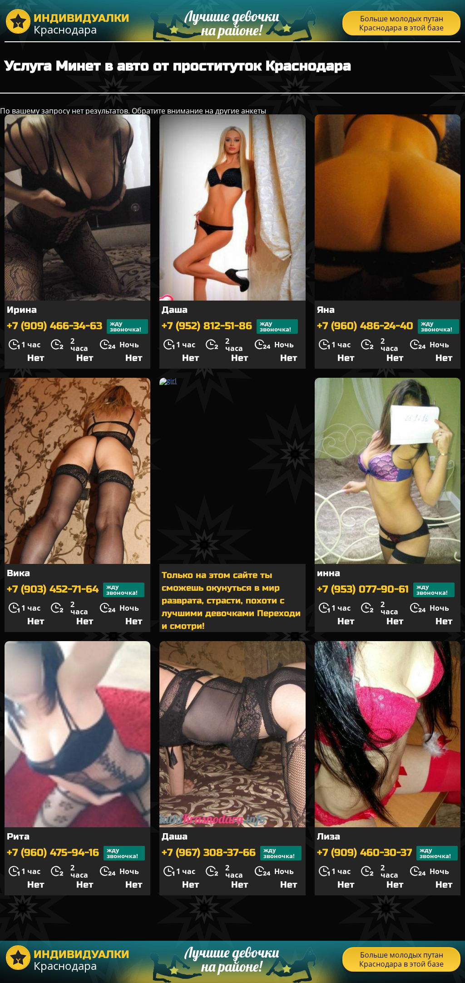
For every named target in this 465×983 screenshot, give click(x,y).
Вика (18, 573)
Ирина (22, 310)
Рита (18, 836)
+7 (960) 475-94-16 (72, 853)
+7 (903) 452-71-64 (72, 590)
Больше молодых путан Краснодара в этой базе (401, 23)
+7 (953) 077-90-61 (382, 590)
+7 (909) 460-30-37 (384, 853)
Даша (175, 310)
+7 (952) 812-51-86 (226, 326)
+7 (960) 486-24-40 (384, 326)
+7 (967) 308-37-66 (228, 853)
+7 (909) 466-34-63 (74, 326)
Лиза (328, 836)
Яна (326, 310)
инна (328, 573)
